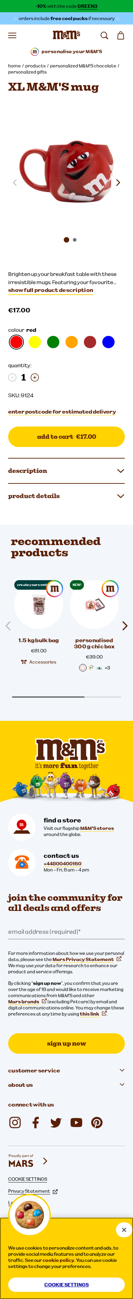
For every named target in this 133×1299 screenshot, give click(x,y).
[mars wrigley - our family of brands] (28, 1161)
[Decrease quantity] (12, 377)
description (27, 470)
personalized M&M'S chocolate (83, 65)
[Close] (124, 1229)
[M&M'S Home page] (66, 35)
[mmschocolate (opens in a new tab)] (15, 1122)
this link (89, 1014)
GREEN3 (87, 6)
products (35, 65)
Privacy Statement (29, 1191)
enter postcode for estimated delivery (62, 411)
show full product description (50, 290)
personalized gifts (27, 72)
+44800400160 (63, 863)
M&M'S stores (97, 828)
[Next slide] (118, 182)
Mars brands (23, 1001)
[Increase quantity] (35, 377)
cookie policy (58, 1260)
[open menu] (12, 35)
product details (34, 495)
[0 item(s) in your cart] (121, 35)
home (14, 65)
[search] (104, 35)
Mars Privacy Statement (83, 959)
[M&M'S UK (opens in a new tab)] (35, 1122)
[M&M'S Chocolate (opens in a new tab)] (96, 1122)
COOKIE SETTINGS (27, 1179)
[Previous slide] (11, 626)
